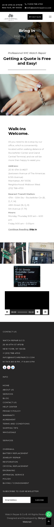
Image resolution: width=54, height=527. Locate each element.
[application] (27, 303)
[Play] (7, 311)
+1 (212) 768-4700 (35, 4)
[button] (48, 521)
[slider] (22, 312)
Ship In (33, 229)
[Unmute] (37, 311)
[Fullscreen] (45, 311)
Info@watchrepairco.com (39, 8)
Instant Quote (36, 17)
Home (19, 36)
